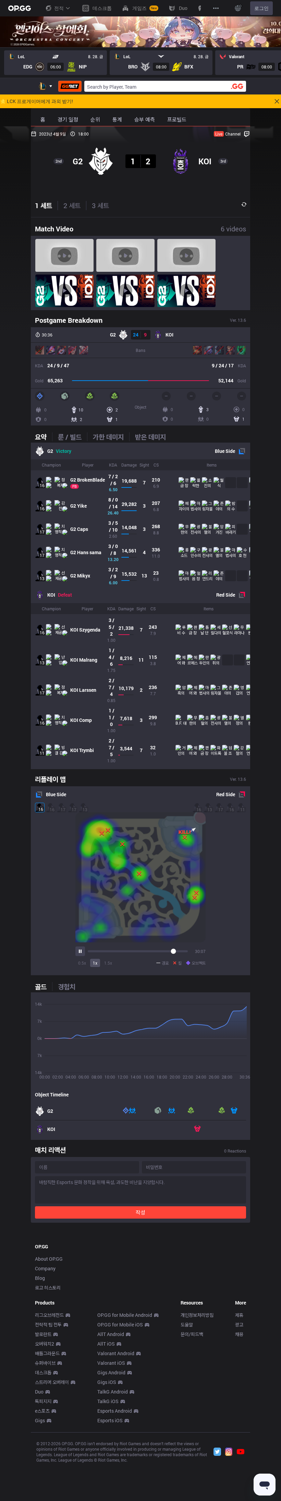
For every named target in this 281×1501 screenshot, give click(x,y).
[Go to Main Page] (19, 8)
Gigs (40, 1420)
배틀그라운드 (47, 1353)
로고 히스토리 (48, 1287)
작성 (140, 1212)
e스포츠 (42, 1411)
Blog (40, 1278)
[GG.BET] (70, 86)
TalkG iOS (108, 1401)
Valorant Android (115, 1353)
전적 (59, 8)
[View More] (216, 8)
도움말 (187, 1324)
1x (95, 963)
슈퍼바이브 (45, 1363)
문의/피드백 (192, 1334)
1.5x (108, 963)
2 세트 (72, 205)
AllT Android (110, 1334)
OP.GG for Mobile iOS (120, 1324)
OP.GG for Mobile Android (124, 1315)
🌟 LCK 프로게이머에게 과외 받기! (36, 101)
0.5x (82, 963)
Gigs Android (111, 1372)
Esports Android (114, 1411)
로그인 (261, 8)
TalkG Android (112, 1391)
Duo (39, 1391)
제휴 (239, 1315)
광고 (239, 1324)
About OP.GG (49, 1259)
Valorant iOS (111, 1363)
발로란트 (43, 1334)
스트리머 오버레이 (52, 1382)
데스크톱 (43, 1372)
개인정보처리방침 (197, 1315)
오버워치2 (44, 1343)
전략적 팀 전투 (48, 1324)
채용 (239, 1334)
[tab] (43, 436)
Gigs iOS (106, 1382)
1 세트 (43, 205)
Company (45, 1268)
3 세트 (100, 205)
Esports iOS (110, 1420)
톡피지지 (43, 1401)
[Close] (277, 101)
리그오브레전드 (49, 1315)
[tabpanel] (140, 606)
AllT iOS (106, 1343)
